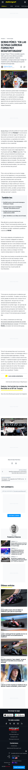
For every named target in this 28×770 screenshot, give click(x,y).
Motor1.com (14, 732)
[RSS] (21, 723)
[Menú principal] (2, 2)
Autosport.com (14, 736)
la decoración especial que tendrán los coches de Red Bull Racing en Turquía (13, 322)
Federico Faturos (8, 66)
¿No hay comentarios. (14, 491)
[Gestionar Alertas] (15, 463)
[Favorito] (21, 66)
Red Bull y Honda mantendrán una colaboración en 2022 (11, 211)
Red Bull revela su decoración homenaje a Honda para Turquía (14, 203)
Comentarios (14, 745)
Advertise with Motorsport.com (14, 748)
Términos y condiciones (9, 762)
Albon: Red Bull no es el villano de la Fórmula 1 (14, 216)
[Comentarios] (25, 66)
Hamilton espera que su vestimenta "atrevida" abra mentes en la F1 (12, 207)
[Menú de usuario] (25, 2)
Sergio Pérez (4, 131)
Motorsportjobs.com (14, 734)
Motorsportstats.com (14, 739)
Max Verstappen (18, 141)
